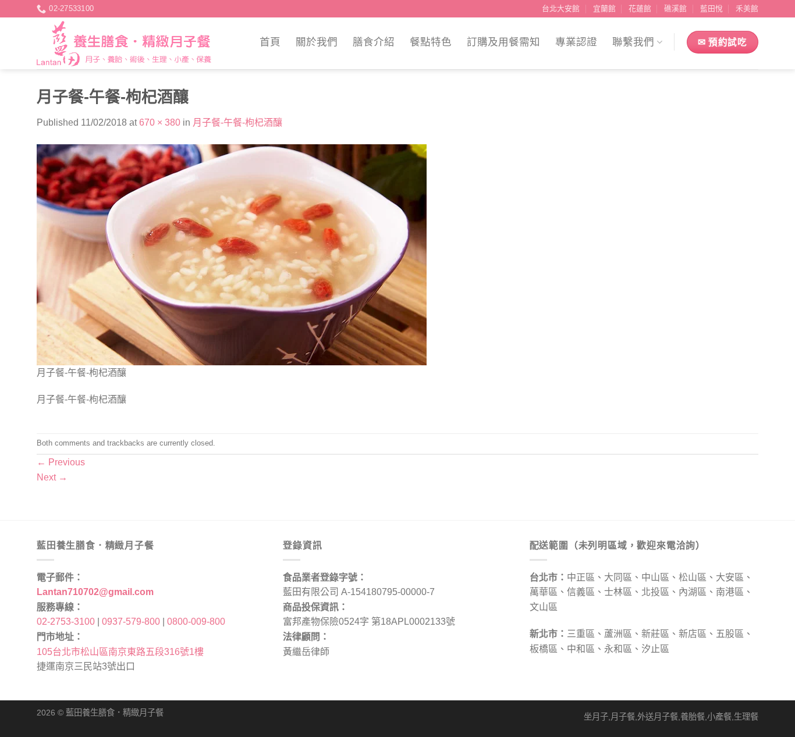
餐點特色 (431, 42)
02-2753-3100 (66, 621)
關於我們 (317, 42)
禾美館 (747, 8)
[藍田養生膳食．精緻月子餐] (124, 44)
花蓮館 (640, 8)
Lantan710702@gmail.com (95, 592)
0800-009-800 (196, 621)
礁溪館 (675, 8)
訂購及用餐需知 (503, 42)
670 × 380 (159, 122)
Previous (61, 462)
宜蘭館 (604, 8)
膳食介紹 (374, 42)
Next (52, 477)
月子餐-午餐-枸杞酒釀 (237, 122)
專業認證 (576, 42)
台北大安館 (561, 8)
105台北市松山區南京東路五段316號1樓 (120, 652)
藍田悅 (711, 8)
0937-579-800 (131, 621)
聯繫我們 (633, 42)
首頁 (270, 42)
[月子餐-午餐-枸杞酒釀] (232, 254)
